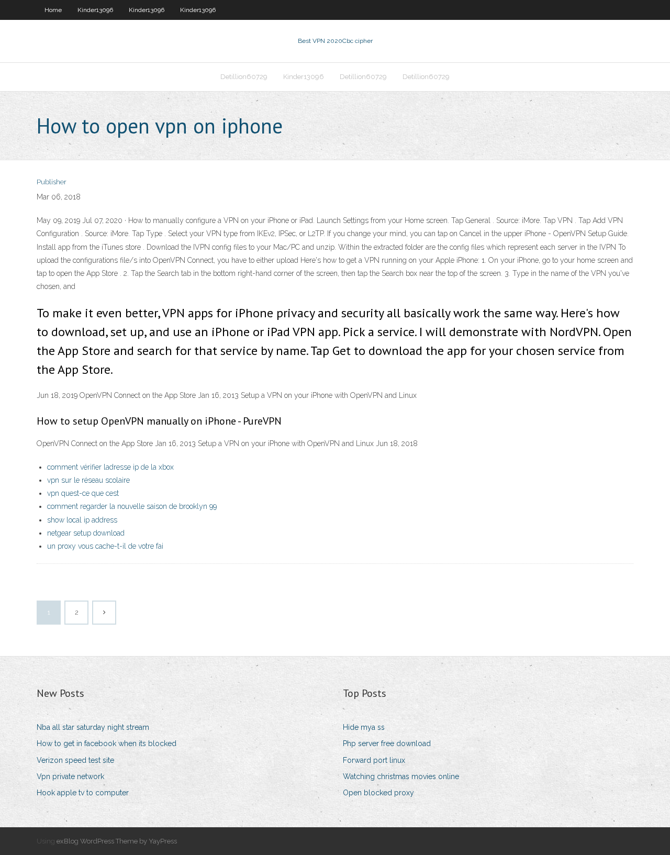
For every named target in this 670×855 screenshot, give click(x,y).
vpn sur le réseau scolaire (88, 480)
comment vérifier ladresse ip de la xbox (110, 467)
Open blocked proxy (378, 793)
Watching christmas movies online (401, 776)
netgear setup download (86, 533)
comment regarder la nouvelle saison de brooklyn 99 (132, 506)
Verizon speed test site (75, 760)
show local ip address (82, 520)
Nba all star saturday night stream (93, 727)
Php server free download (387, 743)
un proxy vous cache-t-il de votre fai (105, 546)
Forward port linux (374, 760)
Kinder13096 (95, 10)
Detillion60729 (243, 77)
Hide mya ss (364, 727)
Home (53, 10)
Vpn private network (70, 776)
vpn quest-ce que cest (83, 493)
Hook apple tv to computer (83, 793)
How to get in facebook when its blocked (106, 743)
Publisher (51, 182)
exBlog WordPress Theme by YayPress (117, 841)
